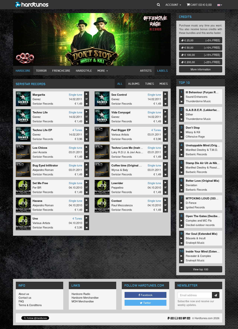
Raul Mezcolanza (122, 205)
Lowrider (117, 183)
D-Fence (191, 203)
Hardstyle (84, 70)
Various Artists (120, 134)
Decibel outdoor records (200, 225)
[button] (158, 4)
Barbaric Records (196, 154)
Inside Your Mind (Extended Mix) (207, 251)
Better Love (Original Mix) (202, 181)
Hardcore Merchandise (85, 297)
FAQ (21, 301)
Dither (189, 114)
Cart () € (201, 5)
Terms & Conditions (30, 305)
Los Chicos (40, 148)
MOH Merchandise (83, 301)
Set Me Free (40, 183)
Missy (189, 132)
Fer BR (37, 187)
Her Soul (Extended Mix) (201, 234)
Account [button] (172, 5)
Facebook (146, 295)
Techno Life (40, 112)
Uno (35, 218)
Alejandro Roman (43, 170)
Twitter (146, 303)
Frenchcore (61, 70)
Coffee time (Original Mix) (128, 165)
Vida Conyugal (120, 112)
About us (24, 294)
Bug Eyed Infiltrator (45, 165)
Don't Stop (193, 127)
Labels (162, 70)
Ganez (37, 99)
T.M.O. (214, 150)
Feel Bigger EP (121, 130)
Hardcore (23, 70)
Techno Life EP (42, 130)
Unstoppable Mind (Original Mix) (207, 145)
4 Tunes (77, 130)
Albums (134, 83)
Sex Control (119, 95)
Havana (37, 201)
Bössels (191, 238)
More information (201, 69)
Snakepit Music (195, 242)
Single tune (75, 94)
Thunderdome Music (198, 101)
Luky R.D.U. (118, 152)
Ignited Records (195, 207)
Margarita (39, 95)
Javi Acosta (40, 152)
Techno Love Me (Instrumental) (131, 148)
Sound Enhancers (197, 96)
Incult (202, 238)
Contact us (25, 297)
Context (116, 201)
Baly (125, 170)
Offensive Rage (195, 136)
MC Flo (207, 220)
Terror (41, 70)
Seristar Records (43, 103)
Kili (198, 132)
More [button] (102, 70)
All (120, 83)
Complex (191, 220)
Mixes (164, 83)
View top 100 (200, 269)
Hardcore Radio (81, 294)
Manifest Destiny (196, 150)
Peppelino (117, 187)
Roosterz (215, 167)
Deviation (191, 185)
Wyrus (115, 170)
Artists (146, 70)
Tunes (149, 83)
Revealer (191, 256)
